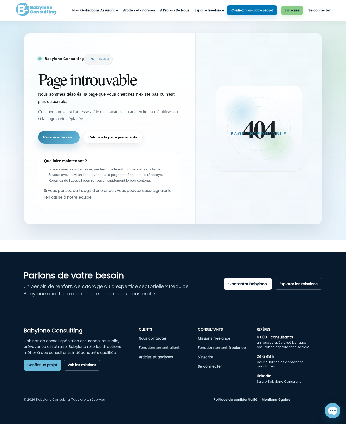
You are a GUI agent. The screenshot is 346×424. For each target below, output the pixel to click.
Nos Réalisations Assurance (95, 10)
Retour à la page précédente (112, 137)
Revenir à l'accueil (58, 137)
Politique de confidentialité (235, 399)
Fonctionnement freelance (222, 347)
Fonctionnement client (159, 347)
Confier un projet (42, 364)
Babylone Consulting (53, 330)
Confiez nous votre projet (252, 10)
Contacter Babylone (247, 283)
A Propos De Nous (174, 10)
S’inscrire (292, 10)
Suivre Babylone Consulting (279, 381)
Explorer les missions (299, 283)
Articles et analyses (139, 10)
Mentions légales (276, 399)
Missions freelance (214, 338)
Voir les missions (82, 364)
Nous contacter (152, 338)
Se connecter (319, 10)
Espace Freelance (209, 10)
